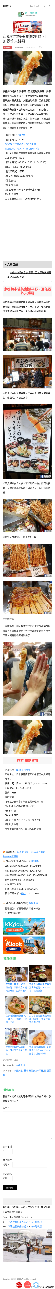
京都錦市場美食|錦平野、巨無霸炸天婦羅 (30, 272)
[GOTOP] (36, 1284)
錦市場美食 (29, 1070)
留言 (6, 1108)
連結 (23, 893)
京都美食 (7, 47)
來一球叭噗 (19, 47)
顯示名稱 (7, 1148)
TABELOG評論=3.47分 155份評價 (22, 149)
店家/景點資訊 (17, 277)
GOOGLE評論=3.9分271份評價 (20, 144)
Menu (8, 6)
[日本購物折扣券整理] (27, 26)
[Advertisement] (27, 231)
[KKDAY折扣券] (24, 925)
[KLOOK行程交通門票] (24, 944)
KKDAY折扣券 (37, 852)
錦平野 (21, 135)
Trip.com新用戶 (10, 856)
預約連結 (34, 861)
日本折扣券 (22, 852)
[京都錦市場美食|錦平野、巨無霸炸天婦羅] (27, 67)
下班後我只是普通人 (18, 1222)
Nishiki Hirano (23, 770)
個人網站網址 (7, 1176)
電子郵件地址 (7, 1162)
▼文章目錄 (11, 264)
